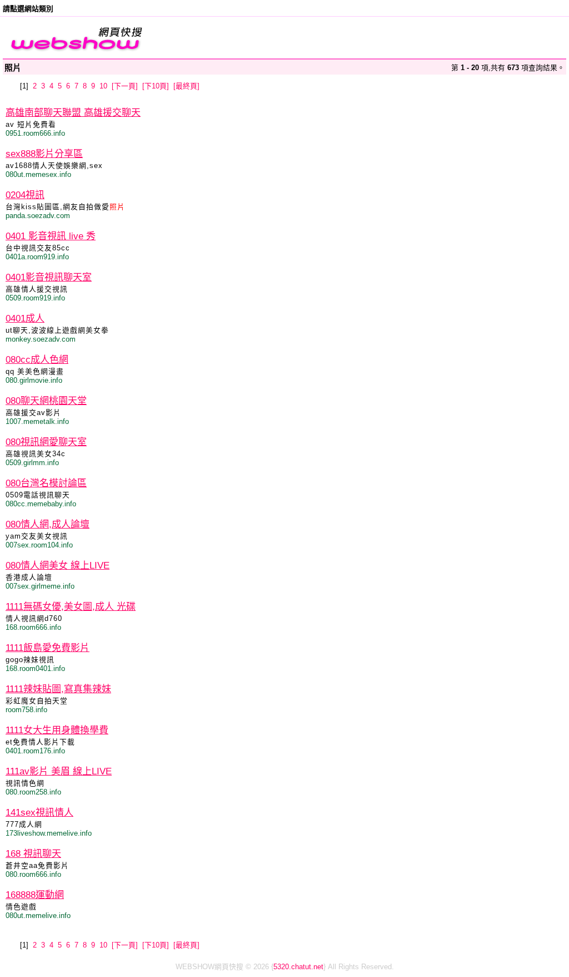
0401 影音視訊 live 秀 (51, 236)
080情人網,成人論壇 (47, 524)
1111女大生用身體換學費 (57, 730)
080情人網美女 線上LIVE (57, 565)
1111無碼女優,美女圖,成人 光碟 (71, 606)
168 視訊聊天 (33, 853)
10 (103, 86)
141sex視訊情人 (39, 812)
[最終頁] (186, 86)
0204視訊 (25, 195)
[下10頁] (155, 86)
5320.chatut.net (298, 967)
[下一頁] (125, 86)
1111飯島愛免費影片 (47, 648)
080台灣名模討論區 (46, 483)
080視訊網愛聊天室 (46, 442)
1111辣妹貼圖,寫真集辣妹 (58, 689)
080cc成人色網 (37, 359)
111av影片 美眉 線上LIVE (59, 771)
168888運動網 (35, 895)
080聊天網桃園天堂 (46, 401)
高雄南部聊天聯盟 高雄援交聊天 (73, 112)
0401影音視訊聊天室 (49, 277)
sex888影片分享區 (44, 154)
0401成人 (25, 318)
